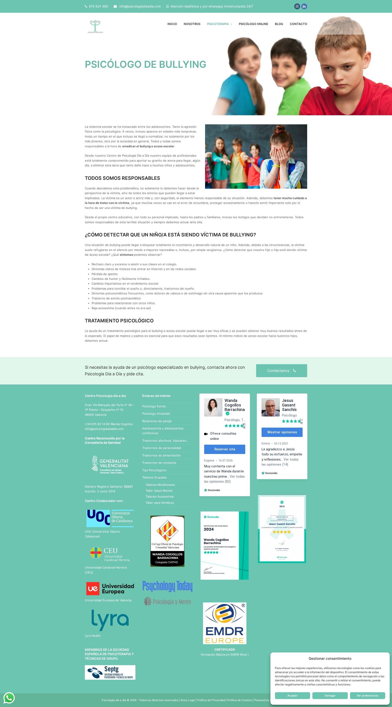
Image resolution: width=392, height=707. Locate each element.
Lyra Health (93, 635)
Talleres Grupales (154, 477)
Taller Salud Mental (159, 490)
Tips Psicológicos (154, 470)
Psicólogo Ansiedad (156, 413)
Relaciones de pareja (157, 421)
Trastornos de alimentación (161, 455)
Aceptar (292, 695)
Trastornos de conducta (159, 462)
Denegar (330, 695)
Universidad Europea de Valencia (108, 600)
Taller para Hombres (160, 502)
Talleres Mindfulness (160, 484)
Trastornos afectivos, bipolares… (165, 440)
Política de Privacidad (211, 700)
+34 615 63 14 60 (97, 424)
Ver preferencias (367, 695)
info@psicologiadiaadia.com (140, 6)
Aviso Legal (188, 700)
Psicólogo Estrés (154, 406)
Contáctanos (278, 370)
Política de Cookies (239, 700)
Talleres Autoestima (160, 496)
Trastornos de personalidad (161, 448)
